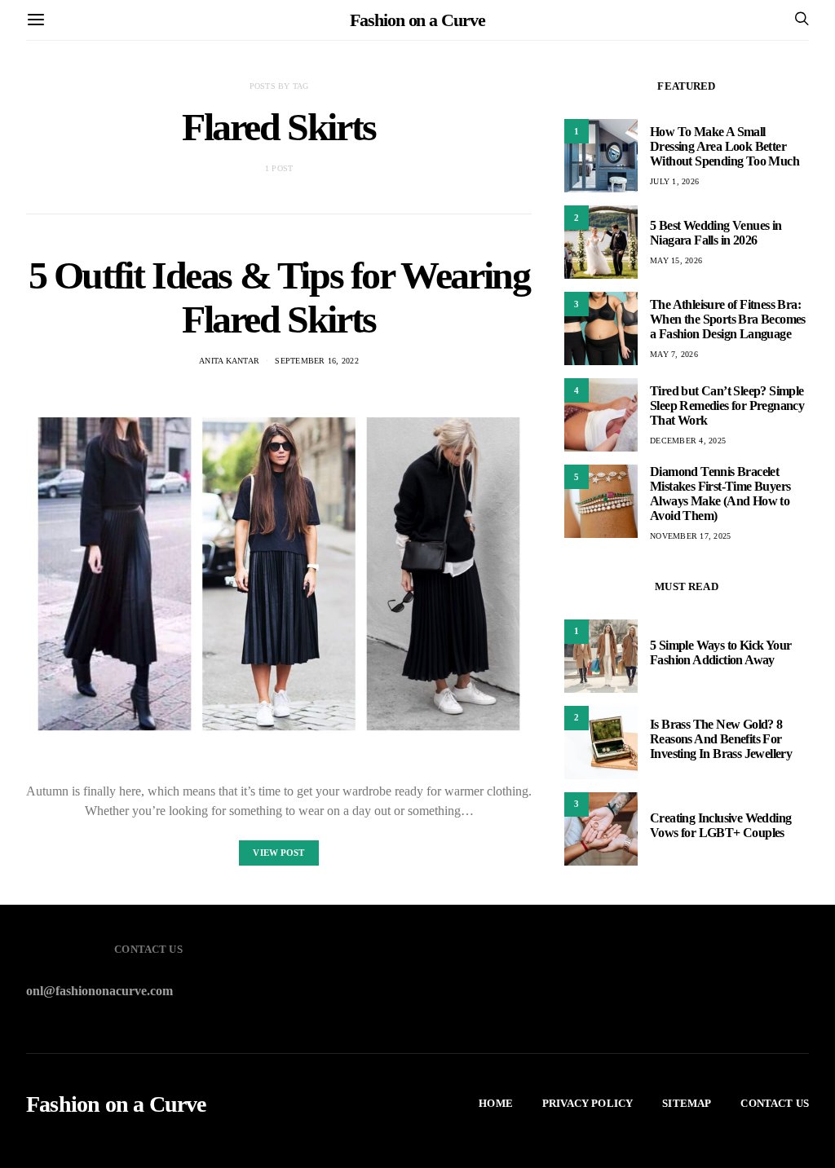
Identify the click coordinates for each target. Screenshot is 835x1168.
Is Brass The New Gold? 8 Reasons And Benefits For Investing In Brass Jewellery (721, 738)
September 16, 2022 (317, 360)
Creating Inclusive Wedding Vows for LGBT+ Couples (720, 825)
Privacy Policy (587, 1103)
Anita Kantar (229, 360)
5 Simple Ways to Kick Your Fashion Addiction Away (720, 652)
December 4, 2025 (688, 440)
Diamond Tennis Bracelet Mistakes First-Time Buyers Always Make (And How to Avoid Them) (720, 493)
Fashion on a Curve (417, 20)
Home (496, 1103)
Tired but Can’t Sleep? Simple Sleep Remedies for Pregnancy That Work (727, 405)
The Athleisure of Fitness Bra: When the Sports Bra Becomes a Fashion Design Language (728, 319)
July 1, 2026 (674, 181)
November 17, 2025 (690, 535)
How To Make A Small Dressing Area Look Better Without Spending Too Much (724, 146)
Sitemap (686, 1103)
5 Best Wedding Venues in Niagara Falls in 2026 (716, 232)
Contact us (774, 1103)
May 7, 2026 (674, 354)
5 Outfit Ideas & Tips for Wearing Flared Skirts (279, 297)
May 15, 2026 (676, 260)
